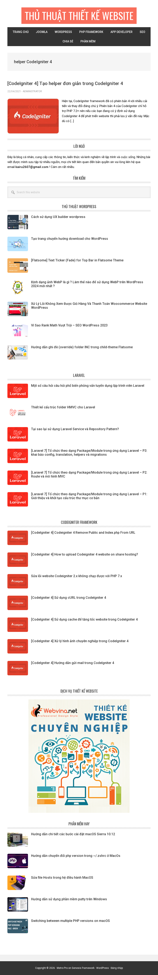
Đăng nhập (117, 968)
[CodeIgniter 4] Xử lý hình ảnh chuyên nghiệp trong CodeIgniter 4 (79, 641)
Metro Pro (62, 968)
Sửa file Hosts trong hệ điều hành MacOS (62, 877)
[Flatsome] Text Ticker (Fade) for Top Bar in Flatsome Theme (77, 260)
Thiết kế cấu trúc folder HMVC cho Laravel (63, 407)
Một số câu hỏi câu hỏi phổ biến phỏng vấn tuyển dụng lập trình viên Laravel (87, 386)
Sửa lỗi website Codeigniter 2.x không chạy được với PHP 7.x (76, 576)
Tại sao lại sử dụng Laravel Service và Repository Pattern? (75, 429)
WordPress (102, 968)
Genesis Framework (83, 968)
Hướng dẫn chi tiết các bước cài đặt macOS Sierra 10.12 (73, 834)
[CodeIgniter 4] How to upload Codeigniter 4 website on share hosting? (84, 554)
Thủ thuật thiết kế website (79, 15)
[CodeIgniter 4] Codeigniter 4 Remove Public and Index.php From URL (83, 533)
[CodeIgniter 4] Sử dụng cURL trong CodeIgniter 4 (68, 598)
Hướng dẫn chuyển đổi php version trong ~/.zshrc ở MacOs (75, 856)
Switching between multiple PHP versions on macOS (70, 921)
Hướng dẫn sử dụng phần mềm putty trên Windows (69, 899)
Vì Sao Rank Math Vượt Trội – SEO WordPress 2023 (69, 325)
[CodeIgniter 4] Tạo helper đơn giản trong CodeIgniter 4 (65, 83)
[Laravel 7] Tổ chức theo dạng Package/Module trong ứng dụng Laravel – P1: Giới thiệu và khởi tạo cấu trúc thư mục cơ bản (89, 496)
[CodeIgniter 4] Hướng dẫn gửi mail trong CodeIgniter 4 (72, 663)
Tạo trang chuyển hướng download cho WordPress (69, 239)
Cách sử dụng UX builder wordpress (58, 217)
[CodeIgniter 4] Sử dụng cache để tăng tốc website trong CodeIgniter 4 (84, 619)
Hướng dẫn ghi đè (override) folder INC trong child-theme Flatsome (82, 347)
